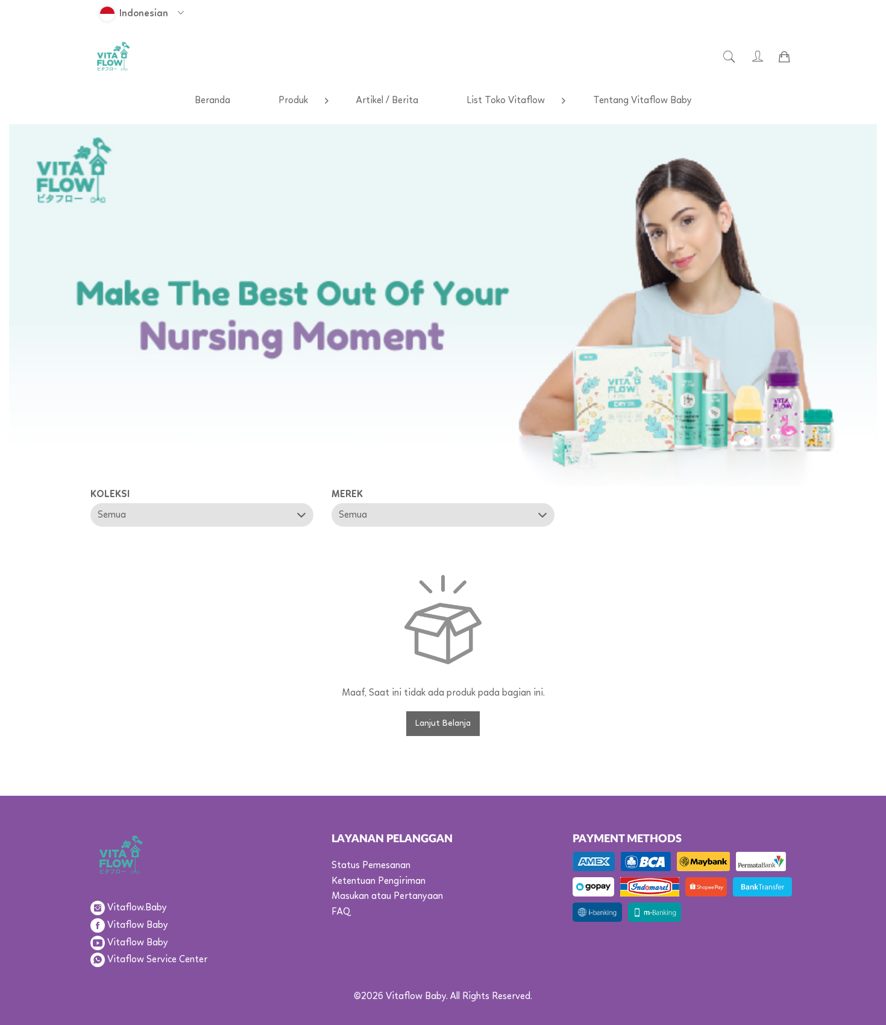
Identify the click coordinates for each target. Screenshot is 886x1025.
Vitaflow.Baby (137, 908)
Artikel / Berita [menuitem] (387, 101)
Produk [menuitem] (293, 101)
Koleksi (110, 495)
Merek (347, 495)
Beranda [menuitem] (212, 101)
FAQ (340, 912)
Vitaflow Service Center (157, 960)
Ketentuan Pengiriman (378, 881)
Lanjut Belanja (443, 723)
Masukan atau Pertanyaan (387, 896)
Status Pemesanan (370, 866)
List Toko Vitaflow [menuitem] (506, 101)
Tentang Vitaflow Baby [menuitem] (642, 101)
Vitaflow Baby (137, 925)
